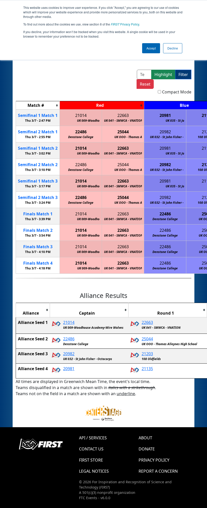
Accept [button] (151, 48)
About (145, 438)
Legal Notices (94, 471)
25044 (123, 132)
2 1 (38, 132)
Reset (145, 84)
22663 (123, 115)
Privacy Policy (125, 24)
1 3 (38, 181)
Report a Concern (158, 471)
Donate (147, 449)
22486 (81, 132)
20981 (165, 115)
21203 (147, 354)
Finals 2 (38, 230)
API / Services (93, 438)
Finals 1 (38, 214)
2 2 (38, 164)
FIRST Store (91, 460)
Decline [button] (172, 48)
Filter (183, 74)
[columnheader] (38, 105)
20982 (165, 132)
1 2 (38, 148)
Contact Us (91, 449)
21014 (81, 115)
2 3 (38, 197)
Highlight (163, 74)
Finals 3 (38, 246)
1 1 (38, 115)
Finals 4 (38, 263)
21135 (147, 368)
